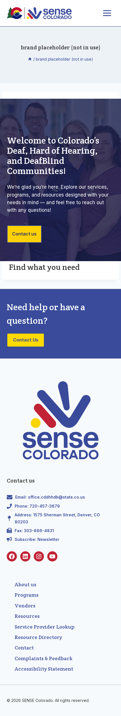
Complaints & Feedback (43, 658)
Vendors (25, 605)
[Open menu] (107, 13)
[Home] (30, 59)
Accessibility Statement (44, 669)
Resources (27, 616)
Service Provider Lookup (45, 627)
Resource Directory (38, 637)
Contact (24, 647)
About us (25, 584)
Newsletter (48, 539)
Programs (27, 595)
